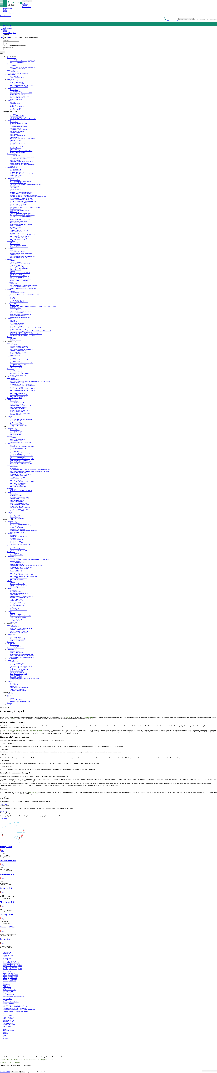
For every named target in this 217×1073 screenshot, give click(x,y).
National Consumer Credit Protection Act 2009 (22, 256)
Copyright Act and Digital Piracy (19, 292)
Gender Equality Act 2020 (17, 562)
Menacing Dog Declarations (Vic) (19, 597)
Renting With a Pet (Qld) (16, 506)
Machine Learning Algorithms (18, 315)
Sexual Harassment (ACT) (17, 84)
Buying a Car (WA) (15, 637)
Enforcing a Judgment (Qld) (17, 457)
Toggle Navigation (27, 1)
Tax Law (9, 295)
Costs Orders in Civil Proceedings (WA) (21, 628)
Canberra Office (7, 888)
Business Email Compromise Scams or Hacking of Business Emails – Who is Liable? (33, 306)
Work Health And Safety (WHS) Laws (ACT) (22, 85)
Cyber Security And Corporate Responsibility (22, 311)
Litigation (9, 259)
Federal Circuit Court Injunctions (19, 268)
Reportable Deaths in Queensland (19, 460)
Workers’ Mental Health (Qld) (18, 483)
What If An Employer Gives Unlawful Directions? (23, 234)
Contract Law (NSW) (16, 372)
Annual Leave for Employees (18, 183)
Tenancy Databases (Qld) (17, 510)
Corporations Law (12, 154)
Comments (6, 34)
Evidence (9, 696)
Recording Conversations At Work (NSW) (21, 384)
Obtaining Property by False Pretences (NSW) (15, 1008)
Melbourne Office (8, 860)
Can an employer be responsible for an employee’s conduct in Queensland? (30, 469)
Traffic (5, 10)
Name (5, 39)
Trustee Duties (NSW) (16, 355)
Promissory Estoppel (15, 140)
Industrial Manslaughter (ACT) (18, 82)
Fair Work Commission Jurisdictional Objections (23, 201)
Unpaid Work (13, 228)
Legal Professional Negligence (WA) (20, 687)
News (5, 1036)
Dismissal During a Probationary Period (20, 193)
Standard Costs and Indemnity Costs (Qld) (21, 463)
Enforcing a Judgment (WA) (17, 629)
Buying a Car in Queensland (17, 439)
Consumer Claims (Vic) (16, 538)
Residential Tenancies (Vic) (17, 602)
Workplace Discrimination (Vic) (18, 578)
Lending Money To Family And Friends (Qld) (22, 446)
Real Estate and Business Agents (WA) (20, 669)
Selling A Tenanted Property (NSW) (19, 410)
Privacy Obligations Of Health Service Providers (23, 288)
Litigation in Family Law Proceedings (13, 996)
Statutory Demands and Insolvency (19, 163)
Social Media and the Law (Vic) (18, 610)
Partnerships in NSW (15, 353)
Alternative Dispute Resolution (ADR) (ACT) (22, 61)
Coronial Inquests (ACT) (17, 77)
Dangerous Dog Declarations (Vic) (19, 593)
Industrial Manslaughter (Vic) (18, 564)
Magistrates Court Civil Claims (18, 632)
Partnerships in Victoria (16, 527)
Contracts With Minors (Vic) (17, 549)
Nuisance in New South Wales (18, 425)
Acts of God (13, 321)
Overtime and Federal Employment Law (21, 216)
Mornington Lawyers (9, 1024)
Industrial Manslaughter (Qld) (18, 472)
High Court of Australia (35, 730)
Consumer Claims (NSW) (17, 361)
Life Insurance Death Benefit (18, 245)
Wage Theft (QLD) (15, 480)
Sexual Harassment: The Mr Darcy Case (21, 224)
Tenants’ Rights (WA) (16, 677)
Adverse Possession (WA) (17, 663)
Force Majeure (14, 134)
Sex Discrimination (15, 177)
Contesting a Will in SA (9, 981)
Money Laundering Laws (10, 1003)
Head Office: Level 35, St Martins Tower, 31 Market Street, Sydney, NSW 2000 (21, 1059)
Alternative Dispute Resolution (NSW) (20, 346)
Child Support (7, 985)
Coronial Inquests (11, 376)
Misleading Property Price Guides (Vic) (20, 544)
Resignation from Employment (18, 221)
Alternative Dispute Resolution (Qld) (20, 453)
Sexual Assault (7, 958)
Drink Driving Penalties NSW (11, 963)
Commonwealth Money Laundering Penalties (15, 1011)
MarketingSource (8, 47)
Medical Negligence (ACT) (17, 106)
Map (2, 851)
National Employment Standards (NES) (20, 213)
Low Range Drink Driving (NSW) (12, 969)
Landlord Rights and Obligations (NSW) (21, 405)
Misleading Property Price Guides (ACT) (21, 93)
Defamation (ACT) (15, 103)
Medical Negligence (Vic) (17, 619)
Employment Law (11, 79)
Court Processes (11, 74)
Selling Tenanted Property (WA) (18, 674)
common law (14, 718)
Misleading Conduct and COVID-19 (20, 273)
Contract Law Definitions (17, 131)
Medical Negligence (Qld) (17, 518)
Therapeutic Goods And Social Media (20, 317)
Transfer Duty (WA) (15, 680)
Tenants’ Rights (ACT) (16, 99)
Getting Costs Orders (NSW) (18, 352)
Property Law (10, 88)
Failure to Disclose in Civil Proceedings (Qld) (22, 459)
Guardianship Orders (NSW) (14, 398)
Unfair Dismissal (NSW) (16, 387)
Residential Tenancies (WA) (17, 672)
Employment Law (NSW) (17, 382)
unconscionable (183, 731)
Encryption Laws (14, 254)
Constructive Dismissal (16, 189)
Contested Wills (7, 8)
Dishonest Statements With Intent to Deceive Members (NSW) (20, 1009)
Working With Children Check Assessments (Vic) (23, 576)
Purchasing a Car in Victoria (17, 529)
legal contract (89, 717)
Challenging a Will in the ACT (11, 976)
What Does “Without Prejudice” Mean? (20, 279)
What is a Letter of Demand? (18, 152)
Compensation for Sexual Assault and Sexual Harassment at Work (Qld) (29, 471)
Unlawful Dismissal (15, 227)
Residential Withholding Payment (19, 302)
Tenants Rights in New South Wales (19, 413)
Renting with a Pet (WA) (16, 671)
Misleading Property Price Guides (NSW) (21, 526)
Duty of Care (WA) (15, 686)
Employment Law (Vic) (16, 561)
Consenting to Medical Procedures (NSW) (21, 419)
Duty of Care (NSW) (15, 422)
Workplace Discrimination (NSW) (19, 395)
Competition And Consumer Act (18, 251)
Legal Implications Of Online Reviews (20, 314)
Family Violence (7, 988)
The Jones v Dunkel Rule (17, 277)
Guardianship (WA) (12, 658)
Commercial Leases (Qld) (17, 431)
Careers (5, 1035)
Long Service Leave (15, 209)
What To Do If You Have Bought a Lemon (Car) (23, 119)
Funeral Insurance (15, 244)
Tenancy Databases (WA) (17, 675)
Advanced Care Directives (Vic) (18, 536)
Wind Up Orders (14, 166)
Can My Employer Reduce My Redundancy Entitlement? (25, 184)
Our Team (9, 704)
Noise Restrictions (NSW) (17, 424)
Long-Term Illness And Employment (20, 210)
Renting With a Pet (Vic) (16, 600)
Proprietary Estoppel (15, 141)
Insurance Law (11, 241)
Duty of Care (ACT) (15, 105)
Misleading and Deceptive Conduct (19, 117)
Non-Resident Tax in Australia (18, 300)
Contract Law (10, 70)
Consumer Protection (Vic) (17, 539)
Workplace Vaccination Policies (18, 239)
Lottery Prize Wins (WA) (16, 640)
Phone (5, 42)
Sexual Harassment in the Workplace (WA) (21, 654)
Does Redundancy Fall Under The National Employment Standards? (28, 196)
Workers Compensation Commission (20, 392)
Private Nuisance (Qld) (16, 433)
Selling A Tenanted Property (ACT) (19, 96)
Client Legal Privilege (16, 265)
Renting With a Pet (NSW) (17, 408)
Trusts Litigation (14, 149)
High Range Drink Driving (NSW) (12, 964)
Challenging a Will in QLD (10, 973)
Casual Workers (14, 187)
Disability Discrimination (17, 172)
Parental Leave (14, 218)
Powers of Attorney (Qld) (17, 501)
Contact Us (3, 37)
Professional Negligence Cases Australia (21, 332)
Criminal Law (25, 5)
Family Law (6, 984)
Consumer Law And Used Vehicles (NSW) (21, 363)
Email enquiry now (210, 1070)
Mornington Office (8, 902)
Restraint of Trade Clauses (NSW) (19, 373)
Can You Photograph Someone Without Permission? (24, 285)
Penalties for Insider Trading (10, 1002)
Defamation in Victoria (16, 614)
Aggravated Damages (16, 262)
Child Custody (7, 987)
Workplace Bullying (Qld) (17, 485)
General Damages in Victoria (18, 617)
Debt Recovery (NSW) (16, 366)
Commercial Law (11, 58)
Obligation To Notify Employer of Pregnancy (22, 215)
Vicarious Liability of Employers (19, 230)
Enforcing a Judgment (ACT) (18, 62)
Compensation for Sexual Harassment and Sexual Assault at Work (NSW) (30, 381)
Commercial (10, 693)
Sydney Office (6, 846)
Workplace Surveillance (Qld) (18, 486)
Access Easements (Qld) (16, 495)
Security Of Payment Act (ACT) (19, 73)
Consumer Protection (15, 128)
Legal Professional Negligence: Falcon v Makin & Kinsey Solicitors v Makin (30, 331)
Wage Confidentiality (16, 231)
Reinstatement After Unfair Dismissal (20, 219)
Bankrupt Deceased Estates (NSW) (19, 347)
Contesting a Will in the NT (10, 979)
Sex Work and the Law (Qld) (18, 477)
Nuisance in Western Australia (18, 690)
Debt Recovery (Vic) (15, 541)
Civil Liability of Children (17, 323)
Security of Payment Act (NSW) (18, 375)
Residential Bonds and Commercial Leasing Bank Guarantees (26, 294)
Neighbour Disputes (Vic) (17, 599)
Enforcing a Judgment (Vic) (17, 584)
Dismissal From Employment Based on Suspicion (23, 195)
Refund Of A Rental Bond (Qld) (18, 503)
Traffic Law (6, 960)
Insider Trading (7, 1000)
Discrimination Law (12, 167)
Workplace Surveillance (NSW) (18, 396)
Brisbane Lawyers (8, 1018)
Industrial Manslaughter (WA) (18, 652)
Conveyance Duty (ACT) (17, 91)
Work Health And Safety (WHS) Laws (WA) (22, 655)
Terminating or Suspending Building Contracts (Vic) (24, 530)
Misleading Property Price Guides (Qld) (20, 442)
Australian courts (33, 792)
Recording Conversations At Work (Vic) (21, 567)
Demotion (13, 190)
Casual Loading (14, 186)
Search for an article (5, 16)
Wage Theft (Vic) (14, 573)
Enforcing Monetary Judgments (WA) (20, 631)
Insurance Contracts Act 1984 (18, 135)
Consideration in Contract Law (18, 126)
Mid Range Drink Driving (10, 967)
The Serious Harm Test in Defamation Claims (22, 335)
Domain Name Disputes (16, 312)
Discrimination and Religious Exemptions (21, 253)
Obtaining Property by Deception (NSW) (14, 1005)
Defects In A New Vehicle (17, 116)
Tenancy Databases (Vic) (17, 605)
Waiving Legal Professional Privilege (20, 701)
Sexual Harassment (15, 222)
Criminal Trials (7, 953)
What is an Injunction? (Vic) (17, 587)
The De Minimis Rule (16, 274)
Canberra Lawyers (8, 1021)
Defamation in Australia (16, 326)
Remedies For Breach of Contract (19, 143)
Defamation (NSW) (15, 421)
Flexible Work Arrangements (18, 204)
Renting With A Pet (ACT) (17, 94)
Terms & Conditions (14, 1062)
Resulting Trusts (14, 145)
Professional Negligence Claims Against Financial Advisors (26, 334)
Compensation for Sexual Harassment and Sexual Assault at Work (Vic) (29, 559)
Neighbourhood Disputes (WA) (18, 668)
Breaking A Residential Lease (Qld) (19, 497)
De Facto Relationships (9, 990)
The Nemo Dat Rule (15, 148)
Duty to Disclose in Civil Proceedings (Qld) (22, 456)
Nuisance (9, 703)
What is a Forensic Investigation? (19, 280)
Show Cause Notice (15, 225)
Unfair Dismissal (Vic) (16, 571)
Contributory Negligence (16, 324)
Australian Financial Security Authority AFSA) (22, 157)
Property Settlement (8, 993)
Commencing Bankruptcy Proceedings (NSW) (22, 349)
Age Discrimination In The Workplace (20, 181)
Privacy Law (10, 282)
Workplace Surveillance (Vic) (18, 579)
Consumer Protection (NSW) (18, 364)
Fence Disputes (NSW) (16, 404)
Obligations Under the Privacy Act (19, 286)
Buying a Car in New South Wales (19, 360)
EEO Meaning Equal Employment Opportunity (23, 198)
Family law (25, 4)
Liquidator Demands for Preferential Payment (22, 161)
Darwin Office (6, 939)
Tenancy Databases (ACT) (17, 97)
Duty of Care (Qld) (15, 517)
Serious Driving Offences (10, 961)
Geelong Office (6, 914)
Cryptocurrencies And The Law (18, 309)
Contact (5, 11)
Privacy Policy (4, 1062)
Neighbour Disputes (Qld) (17, 500)
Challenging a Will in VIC (10, 978)
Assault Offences (8, 955)
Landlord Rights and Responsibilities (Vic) (21, 596)
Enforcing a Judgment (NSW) (18, 350)
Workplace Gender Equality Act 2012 (20, 236)
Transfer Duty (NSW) (16, 414)
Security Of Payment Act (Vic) (18, 550)
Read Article (3, 804)
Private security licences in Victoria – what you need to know (26, 565)
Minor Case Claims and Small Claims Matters (22, 138)
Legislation (10, 248)
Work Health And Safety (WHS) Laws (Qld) (22, 481)
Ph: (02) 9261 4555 (49, 1059)
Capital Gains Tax (15, 299)
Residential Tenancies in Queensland (20, 507)
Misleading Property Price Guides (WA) (21, 666)
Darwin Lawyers (7, 1026)
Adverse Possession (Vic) (17, 591)
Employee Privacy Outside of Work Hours (21, 199)
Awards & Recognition (9, 13)
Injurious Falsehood (15, 270)
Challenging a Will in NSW (10, 975)
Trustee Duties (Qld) (15, 434)
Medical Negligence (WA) (17, 689)
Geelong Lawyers (8, 1023)
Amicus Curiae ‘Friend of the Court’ (20, 263)
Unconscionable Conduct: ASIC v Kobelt (21, 151)
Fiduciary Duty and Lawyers (18, 329)
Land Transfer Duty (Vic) (17, 594)
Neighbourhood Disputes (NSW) (19, 407)
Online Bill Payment (8, 1030)
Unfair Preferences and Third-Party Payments (22, 164)
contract (68, 717)
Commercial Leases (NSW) (17, 402)
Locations (6, 1014)
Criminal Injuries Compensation (15, 648)
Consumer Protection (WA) (17, 639)
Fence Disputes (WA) (16, 664)
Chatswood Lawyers (8, 1017)
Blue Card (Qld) (14, 468)
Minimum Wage (14, 212)
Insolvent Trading (15, 160)
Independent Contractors (16, 206)
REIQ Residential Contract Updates (19, 504)
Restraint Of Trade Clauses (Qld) (19, 475)
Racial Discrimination (16, 175)
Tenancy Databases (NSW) (17, 411)
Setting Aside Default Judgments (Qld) (20, 462)
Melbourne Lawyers (8, 1020)
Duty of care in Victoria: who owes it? (20, 616)
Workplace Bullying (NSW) (17, 393)
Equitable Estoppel (15, 132)
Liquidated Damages (15, 137)
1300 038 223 (3, 29)
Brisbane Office (7, 874)
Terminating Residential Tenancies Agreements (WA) (24, 678)
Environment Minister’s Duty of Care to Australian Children (26, 327)
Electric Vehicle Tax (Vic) (17, 542)
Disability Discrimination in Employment (21, 192)
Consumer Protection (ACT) (17, 68)
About (5, 1029)
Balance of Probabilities (16, 700)
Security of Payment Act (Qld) (18, 448)
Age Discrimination (15, 170)
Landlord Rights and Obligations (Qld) (20, 498)
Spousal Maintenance (9, 994)
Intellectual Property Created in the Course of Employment (26, 207)
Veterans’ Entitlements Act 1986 (18, 257)
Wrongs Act (13, 622)
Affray (5, 956)
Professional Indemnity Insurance (19, 247)
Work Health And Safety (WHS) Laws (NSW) (22, 388)
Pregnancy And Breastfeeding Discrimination (22, 173)
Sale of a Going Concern (16, 146)
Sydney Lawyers (7, 1015)
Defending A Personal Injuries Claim (20, 267)
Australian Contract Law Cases (18, 123)
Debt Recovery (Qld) (16, 440)
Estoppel (9, 695)
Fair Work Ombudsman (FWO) (18, 202)
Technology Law (11, 303)
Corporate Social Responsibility (18, 158)
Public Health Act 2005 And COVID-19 (21, 491)
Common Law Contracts (16, 125)
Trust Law (9, 337)
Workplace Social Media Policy (18, 238)
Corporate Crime (26, 7)
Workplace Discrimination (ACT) (19, 87)
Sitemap (5, 1038)
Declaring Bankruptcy (16, 340)
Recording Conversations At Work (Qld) (21, 474)
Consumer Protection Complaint (18, 129)
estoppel (19, 726)
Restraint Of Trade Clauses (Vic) (19, 568)
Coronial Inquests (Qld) (16, 454)
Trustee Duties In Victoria (17, 532)
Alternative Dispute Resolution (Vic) (20, 524)
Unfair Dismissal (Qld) (16, 478)
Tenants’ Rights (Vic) (16, 570)
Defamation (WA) (15, 684)
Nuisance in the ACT (16, 108)
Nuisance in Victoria (15, 620)
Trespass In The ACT (16, 109)
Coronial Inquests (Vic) (16, 555)
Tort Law (9, 100)
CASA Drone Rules (15, 308)
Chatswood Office (8, 927)
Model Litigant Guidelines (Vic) (18, 585)
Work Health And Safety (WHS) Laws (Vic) (22, 575)
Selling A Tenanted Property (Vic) (19, 603)
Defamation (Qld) (15, 515)
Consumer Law (11, 64)
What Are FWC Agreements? (18, 233)
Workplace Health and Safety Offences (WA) (22, 657)
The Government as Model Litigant (19, 276)
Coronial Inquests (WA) (16, 646)
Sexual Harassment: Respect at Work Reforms (22, 385)
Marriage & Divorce (8, 991)
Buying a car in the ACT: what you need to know (23, 67)
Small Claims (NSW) (16, 367)
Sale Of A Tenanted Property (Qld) (19, 509)
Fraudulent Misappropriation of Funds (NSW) (15, 1006)
